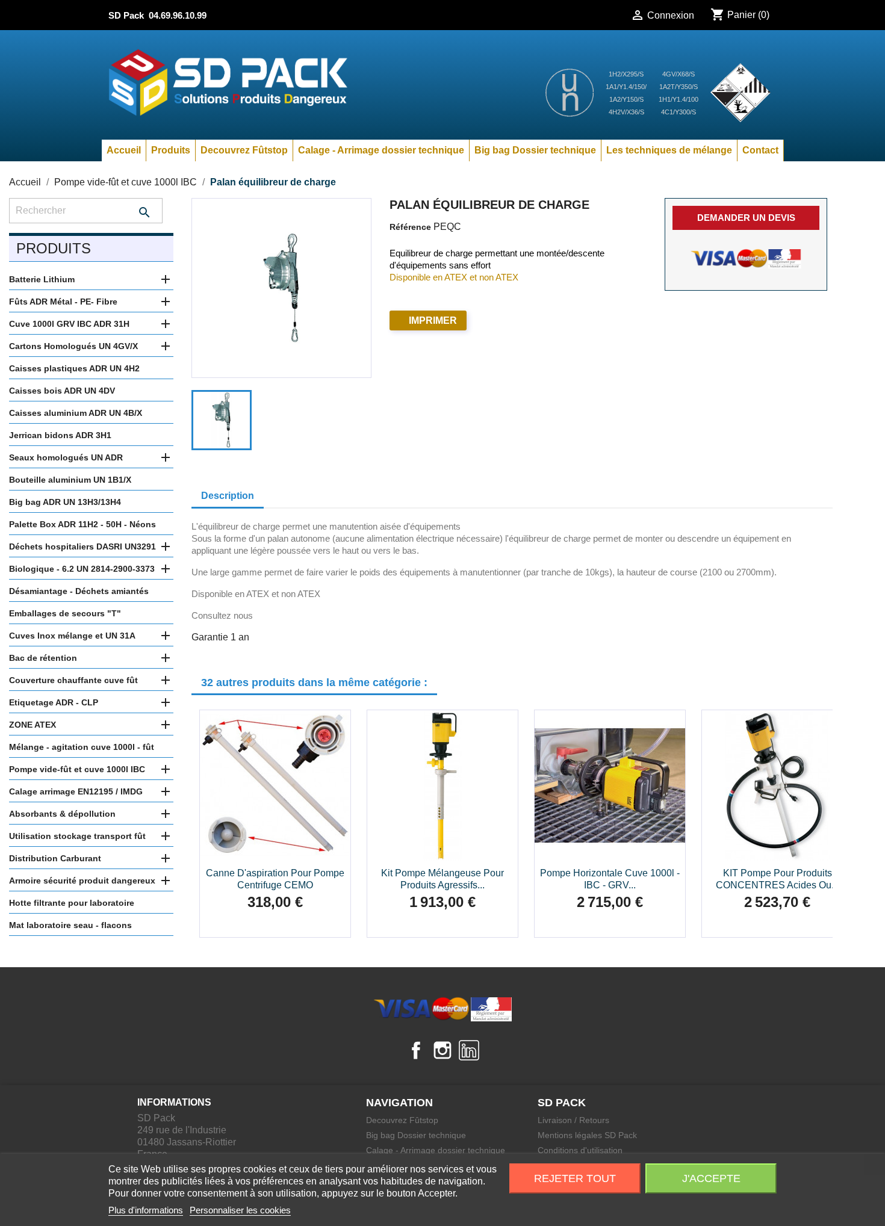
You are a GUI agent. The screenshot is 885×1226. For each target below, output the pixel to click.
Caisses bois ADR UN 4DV (62, 390)
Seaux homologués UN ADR (66, 457)
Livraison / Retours (573, 1120)
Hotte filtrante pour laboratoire (71, 903)
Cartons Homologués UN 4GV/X (73, 346)
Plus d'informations (145, 1210)
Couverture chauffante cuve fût (73, 680)
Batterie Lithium (42, 279)
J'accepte (711, 1178)
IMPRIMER (433, 320)
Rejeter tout (575, 1178)
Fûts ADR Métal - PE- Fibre (63, 301)
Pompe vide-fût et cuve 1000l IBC (77, 769)
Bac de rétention (43, 658)
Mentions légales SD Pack (587, 1135)
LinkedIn (469, 1050)
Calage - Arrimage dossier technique (381, 150)
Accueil (124, 150)
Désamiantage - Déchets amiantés (79, 591)
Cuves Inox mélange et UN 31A (72, 635)
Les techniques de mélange (669, 150)
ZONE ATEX (32, 724)
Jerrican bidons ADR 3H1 (60, 435)
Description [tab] (227, 496)
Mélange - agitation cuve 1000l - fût (81, 747)
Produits (170, 150)
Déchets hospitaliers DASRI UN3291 (82, 546)
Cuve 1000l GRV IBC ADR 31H (69, 324)
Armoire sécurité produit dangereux (82, 880)
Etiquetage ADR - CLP (53, 702)
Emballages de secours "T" (65, 613)
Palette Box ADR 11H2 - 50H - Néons (82, 524)
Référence (410, 227)
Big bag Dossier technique (535, 150)
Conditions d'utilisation (580, 1150)
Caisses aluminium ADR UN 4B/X (75, 413)
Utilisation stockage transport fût (77, 836)
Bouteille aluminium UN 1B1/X (70, 480)
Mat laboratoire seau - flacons (70, 925)
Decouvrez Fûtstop (244, 150)
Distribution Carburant (55, 858)
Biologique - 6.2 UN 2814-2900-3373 (82, 569)
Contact (760, 150)
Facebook (416, 1050)
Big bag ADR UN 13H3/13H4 (65, 502)
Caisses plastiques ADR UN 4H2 (74, 368)
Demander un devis (746, 217)
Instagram (442, 1050)
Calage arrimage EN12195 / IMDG (76, 791)
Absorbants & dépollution (62, 814)
